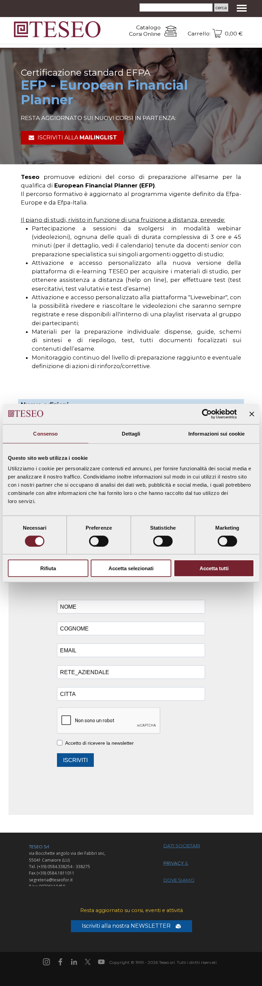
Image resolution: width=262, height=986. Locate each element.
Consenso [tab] (45, 433)
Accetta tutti (214, 568)
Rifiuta (48, 568)
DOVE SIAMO (178, 880)
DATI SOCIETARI (181, 845)
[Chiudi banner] (251, 413)
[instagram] (46, 962)
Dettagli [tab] (131, 433)
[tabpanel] (132, 30)
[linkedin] (74, 962)
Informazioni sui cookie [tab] (216, 433)
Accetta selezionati (131, 568)
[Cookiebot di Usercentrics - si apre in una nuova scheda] (207, 414)
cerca (221, 7)
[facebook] (60, 962)
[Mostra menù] (241, 8)
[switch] (98, 540)
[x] (87, 962)
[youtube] (101, 962)
